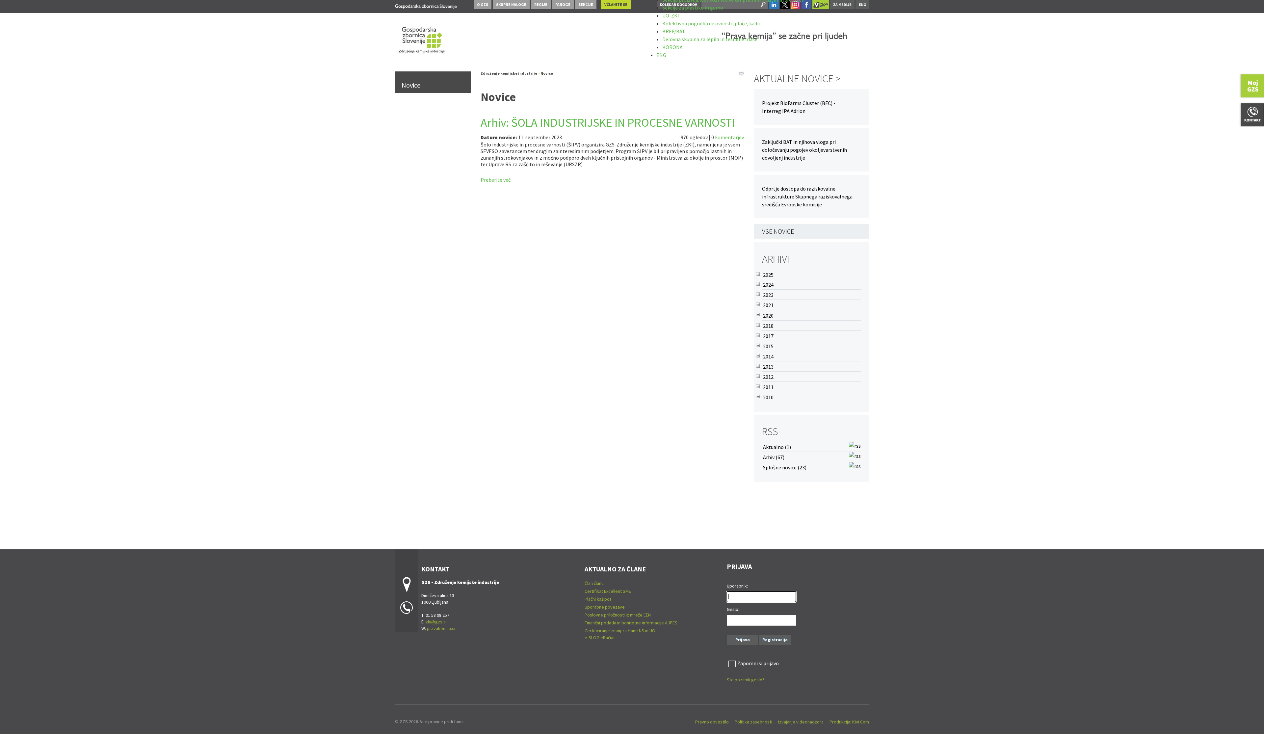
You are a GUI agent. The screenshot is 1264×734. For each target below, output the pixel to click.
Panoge (562, 4)
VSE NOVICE (778, 231)
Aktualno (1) (777, 447)
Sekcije (585, 4)
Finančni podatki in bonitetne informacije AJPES (631, 623)
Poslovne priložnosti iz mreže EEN (618, 615)
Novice (411, 85)
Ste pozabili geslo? (745, 680)
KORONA (672, 47)
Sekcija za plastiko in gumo (692, 7)
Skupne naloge (511, 4)
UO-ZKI (670, 15)
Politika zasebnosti (753, 722)
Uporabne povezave (605, 607)
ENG (661, 55)
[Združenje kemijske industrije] (426, 5)
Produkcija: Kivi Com (849, 722)
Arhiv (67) (773, 457)
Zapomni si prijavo (758, 663)
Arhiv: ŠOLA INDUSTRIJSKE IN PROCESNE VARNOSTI (608, 122)
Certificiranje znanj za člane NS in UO (620, 631)
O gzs (482, 4)
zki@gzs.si (436, 622)
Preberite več (496, 179)
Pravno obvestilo (712, 722)
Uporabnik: (737, 586)
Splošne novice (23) (784, 467)
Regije (540, 4)
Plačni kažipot (598, 599)
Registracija (775, 639)
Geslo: (733, 609)
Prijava (742, 639)
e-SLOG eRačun (600, 638)
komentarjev (729, 137)
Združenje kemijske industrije (509, 73)
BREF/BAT (673, 31)
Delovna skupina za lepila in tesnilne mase (709, 39)
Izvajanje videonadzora (801, 722)
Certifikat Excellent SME (608, 591)
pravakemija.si (441, 628)
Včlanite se (615, 4)
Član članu (594, 583)
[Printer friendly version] (741, 72)
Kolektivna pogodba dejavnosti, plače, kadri (711, 23)
